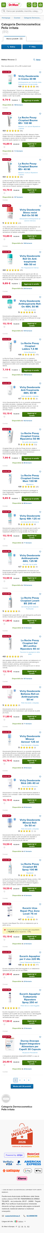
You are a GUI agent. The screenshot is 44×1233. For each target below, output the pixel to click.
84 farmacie (28, 807)
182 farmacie (27, 420)
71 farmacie (28, 543)
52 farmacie (28, 628)
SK (22, 1226)
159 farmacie (27, 375)
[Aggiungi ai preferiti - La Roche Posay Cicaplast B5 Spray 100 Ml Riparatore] (40, 860)
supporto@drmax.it (12, 1216)
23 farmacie (28, 1028)
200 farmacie (27, 288)
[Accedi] (34, 4)
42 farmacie (28, 895)
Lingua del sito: (7, 1221)
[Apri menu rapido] (3, 4)
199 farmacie (18, 105)
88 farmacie (28, 503)
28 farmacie (28, 1069)
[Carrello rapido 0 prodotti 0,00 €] (40, 4)
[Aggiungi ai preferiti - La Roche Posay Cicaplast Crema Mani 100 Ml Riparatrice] (40, 471)
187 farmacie (27, 678)
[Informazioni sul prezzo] (19, 100)
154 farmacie (27, 585)
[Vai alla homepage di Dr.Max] (14, 4)
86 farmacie (28, 463)
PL (25, 1226)
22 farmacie (28, 944)
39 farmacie (28, 768)
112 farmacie (18, 151)
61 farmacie (28, 851)
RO (28, 1226)
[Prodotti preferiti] (29, 4)
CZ (19, 1226)
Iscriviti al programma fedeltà (17, 930)
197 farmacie (18, 197)
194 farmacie (27, 331)
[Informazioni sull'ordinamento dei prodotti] (16, 59)
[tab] (14, 38)
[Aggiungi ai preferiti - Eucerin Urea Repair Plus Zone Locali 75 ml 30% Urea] (40, 904)
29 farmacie (28, 981)
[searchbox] (22, 11)
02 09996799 (32, 1216)
